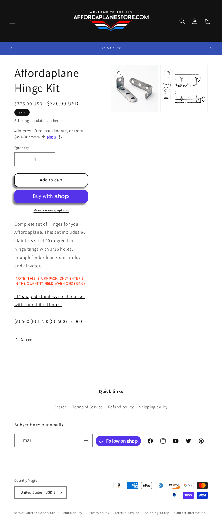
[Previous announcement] (11, 48)
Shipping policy (153, 406)
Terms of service (127, 513)
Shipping (21, 120)
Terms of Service (87, 406)
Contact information (190, 513)
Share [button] (26, 339)
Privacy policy (98, 513)
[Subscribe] (86, 440)
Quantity (21, 147)
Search (60, 406)
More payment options (51, 210)
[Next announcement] (210, 48)
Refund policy (121, 406)
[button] (12, 21)
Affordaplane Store (40, 513)
